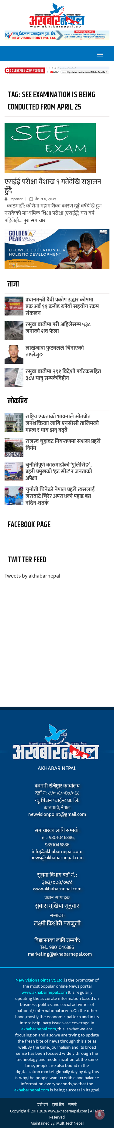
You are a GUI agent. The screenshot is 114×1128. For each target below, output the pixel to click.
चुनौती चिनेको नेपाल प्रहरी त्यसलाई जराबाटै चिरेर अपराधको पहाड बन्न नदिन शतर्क (60, 496)
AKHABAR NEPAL (57, 768)
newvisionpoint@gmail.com (57, 815)
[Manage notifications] (100, 1114)
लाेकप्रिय (18, 401)
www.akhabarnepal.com (57, 889)
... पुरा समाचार (32, 220)
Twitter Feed (27, 560)
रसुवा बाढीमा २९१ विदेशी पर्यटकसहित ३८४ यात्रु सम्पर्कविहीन (63, 375)
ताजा (13, 284)
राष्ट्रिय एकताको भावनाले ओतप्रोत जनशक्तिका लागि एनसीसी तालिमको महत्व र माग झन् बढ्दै (62, 423)
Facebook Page (29, 525)
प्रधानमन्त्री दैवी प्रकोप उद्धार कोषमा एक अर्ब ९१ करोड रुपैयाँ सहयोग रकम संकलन (62, 306)
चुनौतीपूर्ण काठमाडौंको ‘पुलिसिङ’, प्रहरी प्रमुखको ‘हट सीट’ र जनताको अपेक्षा (59, 471)
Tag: (51, 101)
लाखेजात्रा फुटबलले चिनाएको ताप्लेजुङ (55, 351)
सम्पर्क (72, 1104)
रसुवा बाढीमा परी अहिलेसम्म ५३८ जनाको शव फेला (58, 328)
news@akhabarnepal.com (57, 858)
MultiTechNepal (70, 1123)
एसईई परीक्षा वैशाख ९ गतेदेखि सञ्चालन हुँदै (53, 186)
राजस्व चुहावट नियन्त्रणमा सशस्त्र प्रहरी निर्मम (63, 445)
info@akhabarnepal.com (57, 852)
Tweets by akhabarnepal (32, 576)
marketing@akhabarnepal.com (57, 954)
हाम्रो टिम (58, 1104)
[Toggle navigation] (99, 53)
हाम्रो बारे (42, 1104)
